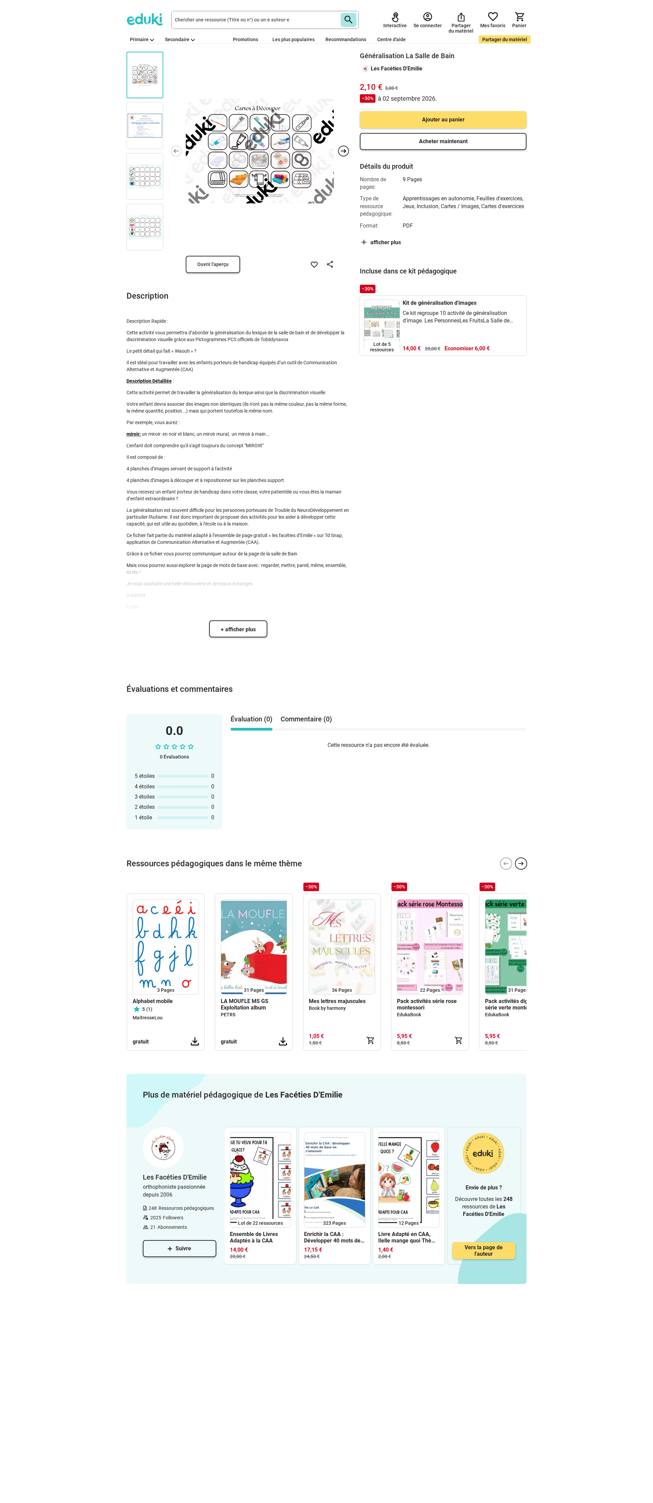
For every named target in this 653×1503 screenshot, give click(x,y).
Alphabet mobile (153, 1001)
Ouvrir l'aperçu (213, 264)
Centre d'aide (391, 39)
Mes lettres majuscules (337, 1001)
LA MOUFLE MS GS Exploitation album (244, 1004)
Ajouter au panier (443, 119)
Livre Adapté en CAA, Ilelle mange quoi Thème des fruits (408, 1237)
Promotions (245, 39)
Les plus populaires (293, 39)
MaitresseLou (148, 1017)
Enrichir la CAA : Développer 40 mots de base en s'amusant (332, 1237)
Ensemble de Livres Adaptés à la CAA (254, 1237)
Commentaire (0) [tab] (306, 719)
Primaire (139, 39)
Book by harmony (327, 1008)
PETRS (228, 1014)
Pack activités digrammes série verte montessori (516, 1004)
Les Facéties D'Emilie (396, 68)
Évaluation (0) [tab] (251, 719)
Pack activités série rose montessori (427, 1004)
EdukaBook (409, 1014)
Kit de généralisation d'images (439, 303)
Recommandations (345, 39)
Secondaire (177, 39)
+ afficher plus (238, 629)
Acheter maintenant (443, 141)
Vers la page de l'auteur (484, 1250)
